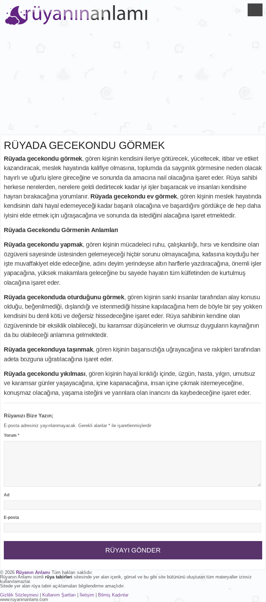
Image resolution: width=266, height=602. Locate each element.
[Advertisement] (133, 82)
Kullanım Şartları (59, 594)
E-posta (11, 517)
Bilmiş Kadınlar (113, 594)
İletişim (87, 594)
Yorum (11, 435)
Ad (6, 495)
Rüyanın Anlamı (33, 572)
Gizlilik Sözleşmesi (19, 594)
